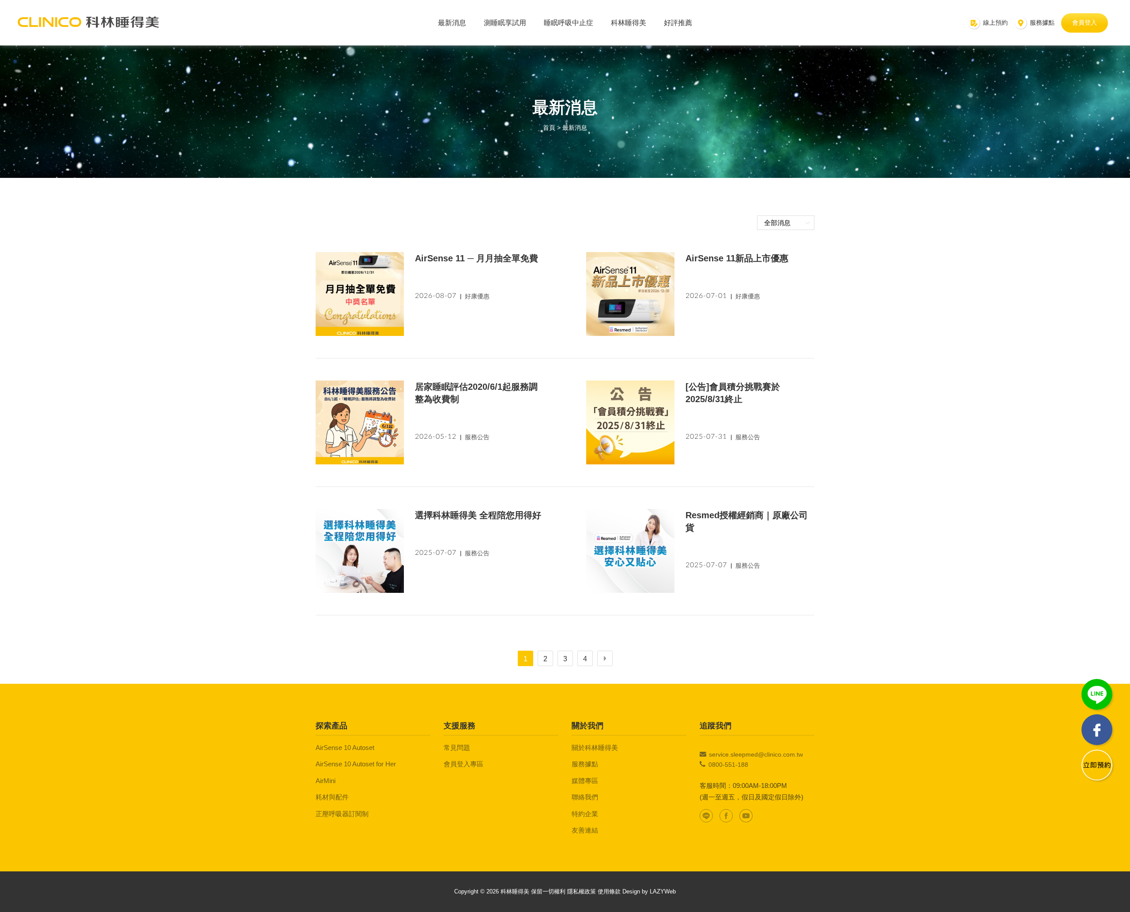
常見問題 (457, 747)
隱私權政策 (581, 891)
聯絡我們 (585, 797)
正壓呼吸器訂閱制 (342, 814)
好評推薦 (678, 22)
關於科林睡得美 (595, 747)
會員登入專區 (463, 764)
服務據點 (585, 764)
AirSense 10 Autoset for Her (356, 764)
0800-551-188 (728, 764)
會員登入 (1084, 22)
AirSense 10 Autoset (345, 747)
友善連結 (585, 830)
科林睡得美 (628, 22)
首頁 (549, 127)
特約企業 (585, 814)
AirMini (325, 780)
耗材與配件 (332, 797)
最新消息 (452, 22)
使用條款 (609, 891)
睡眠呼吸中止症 (568, 22)
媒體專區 (585, 780)
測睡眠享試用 (505, 22)
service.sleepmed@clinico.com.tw (756, 754)
